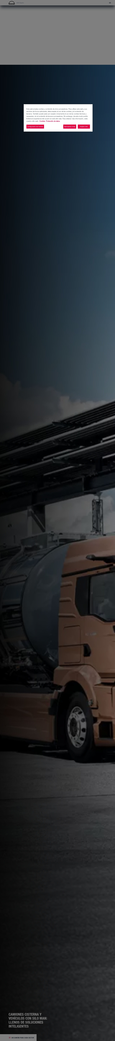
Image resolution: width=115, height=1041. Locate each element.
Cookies (42, 121)
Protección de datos (53, 121)
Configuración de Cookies (35, 126)
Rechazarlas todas (69, 126)
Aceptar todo (84, 126)
